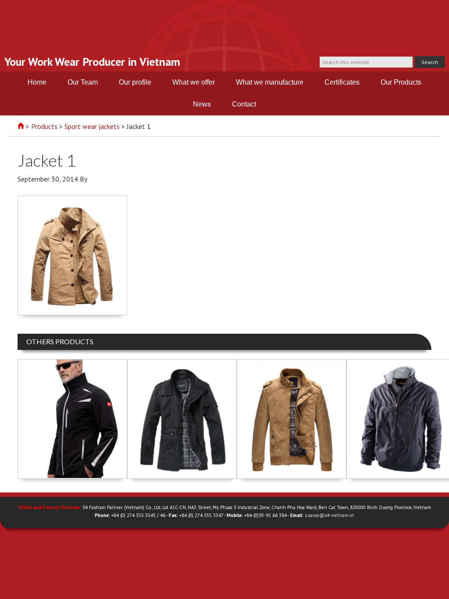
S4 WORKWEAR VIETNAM (224, 30)
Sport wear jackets (92, 126)
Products (44, 126)
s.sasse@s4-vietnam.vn (329, 515)
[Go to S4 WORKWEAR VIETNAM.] (21, 126)
